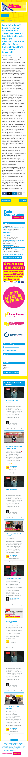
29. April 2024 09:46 (12, 469)
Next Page (22, 200)
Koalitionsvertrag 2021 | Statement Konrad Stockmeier (13, 622)
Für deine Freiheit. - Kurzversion (13, 578)
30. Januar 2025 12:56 (13, 424)
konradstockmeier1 (13, 423)
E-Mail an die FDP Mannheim (12, 372)
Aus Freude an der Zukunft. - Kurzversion (12, 401)
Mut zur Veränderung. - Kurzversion (11, 490)
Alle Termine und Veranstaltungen (13, 257)
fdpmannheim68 (13, 467)
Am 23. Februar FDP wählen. (12, 664)
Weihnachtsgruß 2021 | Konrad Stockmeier (13, 534)
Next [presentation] (24, 6)
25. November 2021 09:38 (14, 644)
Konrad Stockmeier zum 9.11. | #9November (13, 707)
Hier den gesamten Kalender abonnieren (14, 254)
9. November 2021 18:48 (13, 731)
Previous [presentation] (3, 6)
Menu (5, 15)
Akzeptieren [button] (17, 753)
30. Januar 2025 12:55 (13, 513)
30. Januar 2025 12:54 (13, 686)
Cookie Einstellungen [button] (7, 753)
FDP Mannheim (13, 466)
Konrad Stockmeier (14, 422)
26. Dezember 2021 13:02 (14, 558)
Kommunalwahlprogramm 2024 (12, 347)
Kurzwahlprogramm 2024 (10, 350)
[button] (12, 12)
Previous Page (6, 200)
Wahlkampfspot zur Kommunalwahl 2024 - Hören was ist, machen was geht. (14, 446)
